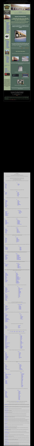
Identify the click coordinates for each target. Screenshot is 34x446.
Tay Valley (6, 310)
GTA (10, 331)
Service (7, 31)
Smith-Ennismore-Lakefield (19, 259)
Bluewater (6, 287)
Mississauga (19, 184)
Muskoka (4, 379)
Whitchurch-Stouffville (19, 204)
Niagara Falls (6, 200)
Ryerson (21, 344)
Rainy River (18, 351)
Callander (21, 335)
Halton (4, 191)
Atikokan (19, 354)
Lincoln (5, 204)
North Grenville (6, 315)
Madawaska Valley (17, 281)
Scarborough (19, 331)
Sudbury (18, 363)
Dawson (19, 355)
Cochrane (4, 351)
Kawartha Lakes (20, 325)
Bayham (6, 229)
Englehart (22, 375)
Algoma (4, 334)
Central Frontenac (6, 247)
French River (20, 364)
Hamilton (6, 328)
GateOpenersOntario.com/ (6, 416)
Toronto (23, 331)
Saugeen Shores (6, 214)
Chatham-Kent (6, 326)
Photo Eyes (7, 28)
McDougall (21, 341)
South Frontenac (6, 249)
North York (17, 331)
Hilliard (22, 382)
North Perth (20, 247)
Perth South (20, 249)
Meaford (6, 256)
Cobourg (17, 229)
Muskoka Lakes (6, 383)
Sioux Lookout (6, 366)
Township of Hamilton (18, 232)
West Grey (6, 259)
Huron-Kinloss (6, 215)
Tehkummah (6, 378)
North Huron (6, 292)
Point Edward (6, 300)
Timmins (6, 352)
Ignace (5, 367)
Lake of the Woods (20, 357)
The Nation (18, 265)
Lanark (4, 304)
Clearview (19, 293)
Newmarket (18, 203)
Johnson (6, 341)
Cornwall (19, 305)
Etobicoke (14, 331)
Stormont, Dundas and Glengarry (20, 304)
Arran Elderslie (6, 211)
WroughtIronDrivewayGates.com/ (7, 444)
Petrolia (5, 295)
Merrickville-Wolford (6, 321)
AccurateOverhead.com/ (6, 404)
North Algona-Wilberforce (18, 282)
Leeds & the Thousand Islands (7, 319)
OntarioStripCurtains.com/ (6, 427)
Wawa (5, 343)
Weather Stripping (8, 32)
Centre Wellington (22, 316)
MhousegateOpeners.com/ (6, 418)
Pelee (5, 242)
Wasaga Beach (20, 292)
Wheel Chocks (7, 47)
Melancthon (6, 223)
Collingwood (19, 289)
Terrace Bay (19, 399)
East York (12, 331)
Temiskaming (21, 372)
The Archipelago (22, 346)
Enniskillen (6, 297)
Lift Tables (7, 45)
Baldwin (20, 367)
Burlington (6, 192)
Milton (5, 193)
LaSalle (5, 241)
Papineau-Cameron (6, 396)
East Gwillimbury (19, 201)
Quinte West (6, 273)
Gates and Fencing (6, 56)
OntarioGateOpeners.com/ (6, 421)
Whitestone (21, 337)
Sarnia (5, 294)
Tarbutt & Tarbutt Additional (7, 346)
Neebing (19, 392)
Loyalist (19, 212)
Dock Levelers (7, 42)
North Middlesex (18, 220)
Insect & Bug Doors (8, 26)
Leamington (6, 238)
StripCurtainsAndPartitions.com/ (7, 429)
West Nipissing (6, 392)
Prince (5, 344)
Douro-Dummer (18, 256)
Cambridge (18, 192)
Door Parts (7, 23)
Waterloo (16, 191)
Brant (5, 325)
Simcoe (17, 286)
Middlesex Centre (18, 223)
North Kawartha (18, 258)
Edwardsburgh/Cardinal (7, 318)
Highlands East (6, 265)
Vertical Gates (7, 62)
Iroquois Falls (6, 354)
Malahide (6, 232)
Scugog (5, 187)
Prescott (5, 316)
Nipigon (19, 396)
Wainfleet (6, 206)
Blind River (6, 337)
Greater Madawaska (17, 278)
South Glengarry (20, 308)
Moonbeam (6, 358)
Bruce (4, 210)
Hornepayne (6, 340)
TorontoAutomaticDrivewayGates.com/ (7, 432)
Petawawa (17, 275)
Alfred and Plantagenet (19, 266)
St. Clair (6, 298)
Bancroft (6, 276)
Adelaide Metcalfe (18, 222)
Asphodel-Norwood (18, 255)
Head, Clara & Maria (17, 279)
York (16, 199)
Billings (6, 375)
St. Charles (20, 366)
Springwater (19, 296)
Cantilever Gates (7, 57)
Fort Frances (20, 352)
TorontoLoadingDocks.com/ (6, 437)
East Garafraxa (6, 222)
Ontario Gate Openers (7, 70)
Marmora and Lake (6, 275)
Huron (4, 286)
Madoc (5, 279)
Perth (5, 307)
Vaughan (18, 200)
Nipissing (21, 343)
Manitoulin (5, 372)
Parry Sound (20, 334)
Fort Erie (6, 203)
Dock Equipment (6, 40)
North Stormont (20, 307)
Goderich (6, 290)
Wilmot (18, 195)
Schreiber (19, 398)
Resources (6, 68)
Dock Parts (7, 43)
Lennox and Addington (19, 210)
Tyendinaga (6, 281)
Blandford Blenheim (18, 239)
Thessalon (6, 338)
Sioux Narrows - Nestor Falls (7, 369)
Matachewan (22, 385)
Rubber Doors (7, 30)
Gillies (19, 395)
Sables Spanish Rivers (21, 369)
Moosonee (6, 355)
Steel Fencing (7, 61)
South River (21, 347)
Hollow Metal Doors (8, 25)
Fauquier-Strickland (6, 357)
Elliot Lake (6, 335)
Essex (5, 239)
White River (6, 347)
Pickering (6, 184)
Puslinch (21, 318)
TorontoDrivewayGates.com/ (6, 434)
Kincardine (6, 212)
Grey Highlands (6, 258)
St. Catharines (6, 201)
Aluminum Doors (8, 22)
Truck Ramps (7, 46)
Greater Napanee (20, 211)
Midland (19, 290)
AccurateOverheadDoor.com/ (6, 406)
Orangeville (6, 220)
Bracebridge (6, 380)
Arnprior (16, 273)
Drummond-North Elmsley (7, 308)
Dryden (5, 364)
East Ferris (6, 395)
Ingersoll (17, 238)
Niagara (4, 199)
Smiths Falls (6, 305)
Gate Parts (7, 59)
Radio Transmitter (8, 29)
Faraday (5, 278)
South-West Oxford (18, 241)
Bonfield (6, 393)
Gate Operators (7, 58)
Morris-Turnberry (6, 289)
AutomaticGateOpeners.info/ (6, 408)
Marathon (19, 393)
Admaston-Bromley (17, 276)
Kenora (4, 363)
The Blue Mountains (6, 255)
